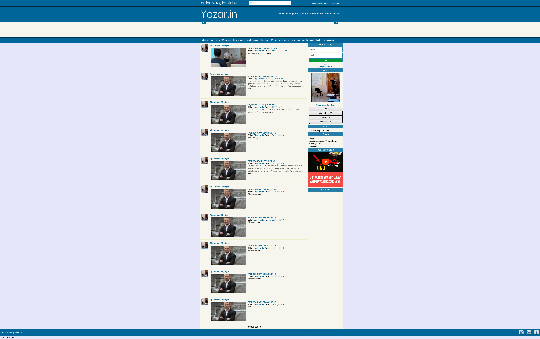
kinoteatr (304, 14)
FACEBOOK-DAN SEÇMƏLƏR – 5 (262, 274)
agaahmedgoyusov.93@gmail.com (323, 141)
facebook (314, 14)
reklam (336, 14)
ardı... (269, 53)
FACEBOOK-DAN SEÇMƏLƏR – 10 (262, 76)
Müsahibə (226, 40)
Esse (217, 40)
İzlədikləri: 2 (325, 122)
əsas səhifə (317, 4)
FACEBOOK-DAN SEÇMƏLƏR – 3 (262, 302)
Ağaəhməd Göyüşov (219, 46)
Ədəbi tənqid (252, 40)
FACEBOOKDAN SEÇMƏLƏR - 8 (261, 161)
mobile (328, 14)
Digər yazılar (302, 40)
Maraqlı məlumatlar (280, 40)
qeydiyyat (335, 4)
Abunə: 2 (326, 118)
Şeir (211, 40)
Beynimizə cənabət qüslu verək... (262, 105)
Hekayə (204, 40)
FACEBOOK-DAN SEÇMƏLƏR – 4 (262, 246)
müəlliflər (283, 14)
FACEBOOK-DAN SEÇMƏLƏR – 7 (262, 189)
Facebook (313, 146)
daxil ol (326, 4)
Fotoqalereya (328, 40)
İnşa (293, 40)
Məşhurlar (264, 40)
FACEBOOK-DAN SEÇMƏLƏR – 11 (262, 48)
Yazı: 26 (326, 109)
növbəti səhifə (254, 327)
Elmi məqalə (239, 40)
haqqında (293, 14)
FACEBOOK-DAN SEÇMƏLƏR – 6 (262, 218)
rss (321, 14)
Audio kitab (315, 40)
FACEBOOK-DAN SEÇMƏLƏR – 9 (262, 133)
